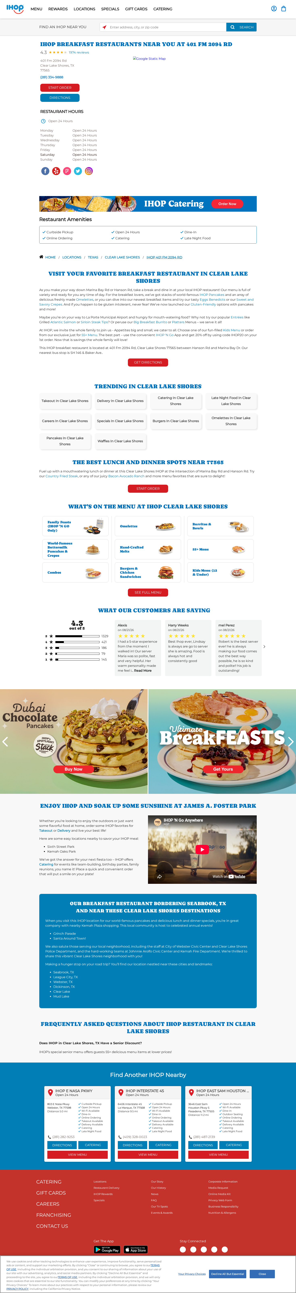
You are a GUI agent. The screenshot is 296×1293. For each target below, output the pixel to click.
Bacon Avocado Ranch (126, 476)
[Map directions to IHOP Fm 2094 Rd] (193, 116)
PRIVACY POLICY (17, 1288)
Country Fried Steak (62, 476)
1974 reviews (79, 52)
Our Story (157, 1181)
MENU (36, 9)
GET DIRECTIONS (148, 362)
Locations (72, 257)
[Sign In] (274, 8)
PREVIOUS (5, 741)
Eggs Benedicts (212, 300)
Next (291, 741)
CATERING (162, 9)
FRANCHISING (53, 1215)
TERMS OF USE (67, 1277)
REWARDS (58, 9)
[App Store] (136, 1249)
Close (262, 1273)
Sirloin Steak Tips (94, 322)
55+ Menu (89, 335)
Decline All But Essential (227, 1273)
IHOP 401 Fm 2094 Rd (164, 257)
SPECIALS (110, 9)
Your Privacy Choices (192, 1273)
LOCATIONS (84, 9)
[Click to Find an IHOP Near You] (104, 27)
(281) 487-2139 (204, 1137)
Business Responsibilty (223, 1206)
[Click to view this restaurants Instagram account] (89, 171)
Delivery (63, 830)
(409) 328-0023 (135, 1137)
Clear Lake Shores (123, 257)
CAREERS (47, 1204)
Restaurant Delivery (106, 1187)
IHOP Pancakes (212, 295)
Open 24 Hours (66, 1095)
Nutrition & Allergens (222, 1212)
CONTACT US (52, 1226)
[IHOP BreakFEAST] (222, 741)
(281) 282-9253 (63, 1137)
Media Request (218, 1187)
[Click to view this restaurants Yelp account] (56, 171)
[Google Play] (107, 1249)
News (154, 1194)
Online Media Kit (219, 1194)
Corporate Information (223, 1181)
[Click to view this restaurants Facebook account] (45, 171)
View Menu (77, 1155)
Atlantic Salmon (63, 322)
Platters (178, 322)
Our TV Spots (159, 1206)
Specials (99, 1200)
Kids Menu (231, 330)
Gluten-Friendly (203, 304)
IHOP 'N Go (165, 335)
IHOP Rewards (103, 1194)
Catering (46, 864)
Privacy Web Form (220, 1200)
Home (51, 257)
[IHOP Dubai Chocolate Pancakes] (74, 741)
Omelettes (84, 300)
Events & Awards (162, 1212)
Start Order (59, 88)
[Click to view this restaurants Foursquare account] (67, 171)
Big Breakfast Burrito (150, 322)
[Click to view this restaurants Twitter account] (78, 171)
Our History (158, 1187)
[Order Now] (283, 8)
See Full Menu (148, 592)
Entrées (237, 317)
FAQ (154, 1200)
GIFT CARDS (136, 9)
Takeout (46, 830)
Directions (60, 98)
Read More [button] (142, 670)
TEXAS (93, 257)
